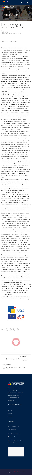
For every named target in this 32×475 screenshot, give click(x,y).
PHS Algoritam (18, 472)
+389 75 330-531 (12, 429)
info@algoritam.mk (15, 433)
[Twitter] (14, 329)
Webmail (10, 410)
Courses (10, 413)
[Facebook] (7, 329)
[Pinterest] (17, 329)
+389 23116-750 (14, 427)
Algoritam (16, 349)
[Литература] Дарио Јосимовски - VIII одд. (14, 367)
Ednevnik (10, 416)
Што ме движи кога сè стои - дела (11, 33)
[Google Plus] (10, 329)
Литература (4, 32)
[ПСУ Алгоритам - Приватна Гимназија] (8, 7)
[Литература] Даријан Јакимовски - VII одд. (17, 359)
